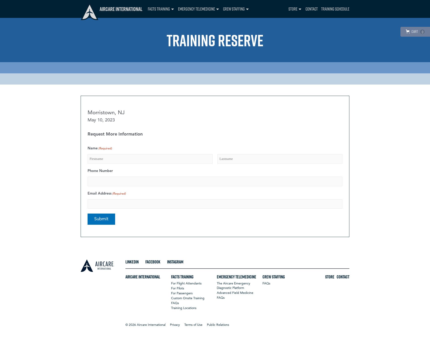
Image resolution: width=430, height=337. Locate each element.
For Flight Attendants (186, 283)
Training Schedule (335, 8)
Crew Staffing (234, 8)
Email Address (107, 193)
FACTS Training (159, 8)
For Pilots (177, 288)
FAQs (175, 303)
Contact (311, 8)
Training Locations (183, 308)
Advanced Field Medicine (235, 293)
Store (292, 8)
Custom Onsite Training (187, 298)
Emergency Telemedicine (196, 8)
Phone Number (100, 171)
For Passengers (182, 293)
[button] (145, 324)
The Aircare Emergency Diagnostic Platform (233, 286)
